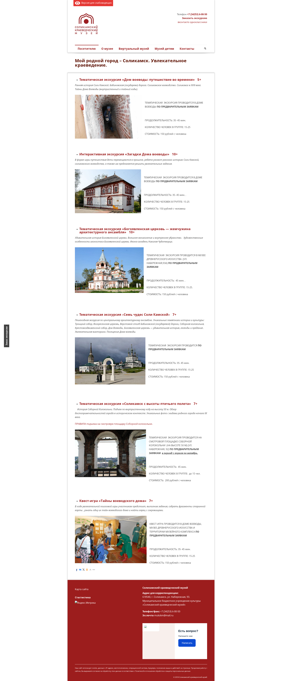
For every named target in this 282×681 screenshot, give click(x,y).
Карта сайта (81, 589)
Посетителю (87, 48)
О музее (107, 48)
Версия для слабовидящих (96, 2)
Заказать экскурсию (194, 18)
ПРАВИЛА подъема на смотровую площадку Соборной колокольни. (114, 423)
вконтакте (183, 22)
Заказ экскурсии (6, 335)
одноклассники (198, 22)
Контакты (187, 48)
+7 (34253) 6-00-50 (197, 14)
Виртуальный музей (134, 48)
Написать (187, 643)
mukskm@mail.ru (163, 615)
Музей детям (164, 48)
